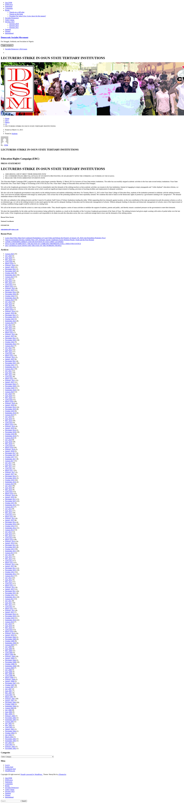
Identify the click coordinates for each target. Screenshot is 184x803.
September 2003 (10, 741)
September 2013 (10, 551)
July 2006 (8, 710)
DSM (6, 145)
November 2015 (10, 501)
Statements (8, 6)
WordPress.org (10, 771)
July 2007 (8, 689)
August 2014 (9, 530)
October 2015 (9, 503)
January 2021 (9, 382)
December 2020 (10, 384)
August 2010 (9, 622)
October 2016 (9, 480)
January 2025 (9, 290)
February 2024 (10, 311)
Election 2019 (14, 24)
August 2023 (9, 323)
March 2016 (9, 493)
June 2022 (8, 350)
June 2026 (8, 258)
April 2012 (8, 583)
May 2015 (8, 513)
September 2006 (10, 706)
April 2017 (8, 468)
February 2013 (10, 564)
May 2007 (8, 693)
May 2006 (8, 714)
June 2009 (8, 649)
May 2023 (8, 329)
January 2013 (9, 566)
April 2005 (8, 727)
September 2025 (10, 275)
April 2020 (8, 399)
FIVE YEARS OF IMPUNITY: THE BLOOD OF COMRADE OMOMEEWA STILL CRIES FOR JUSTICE (43, 244)
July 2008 (8, 670)
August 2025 (9, 277)
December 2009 (10, 637)
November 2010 (10, 616)
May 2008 (8, 674)
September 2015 (10, 505)
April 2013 (8, 560)
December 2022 (10, 338)
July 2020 (8, 394)
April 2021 (8, 376)
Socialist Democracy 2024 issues (16, 49)
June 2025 (8, 281)
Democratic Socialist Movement (14, 37)
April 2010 (8, 629)
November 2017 (10, 455)
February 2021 (10, 380)
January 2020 (9, 405)
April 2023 (8, 330)
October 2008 (9, 664)
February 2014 (10, 541)
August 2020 (9, 392)
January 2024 (9, 313)
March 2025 (9, 286)
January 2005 (9, 729)
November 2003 (10, 739)
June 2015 (8, 511)
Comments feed (10, 769)
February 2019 (10, 426)
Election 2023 (9, 22)
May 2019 (8, 421)
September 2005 (10, 720)
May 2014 (8, 536)
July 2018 (8, 440)
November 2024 (10, 294)
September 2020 (10, 390)
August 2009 (9, 645)
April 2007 (8, 695)
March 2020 (9, 401)
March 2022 (9, 355)
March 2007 (9, 697)
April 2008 (8, 675)
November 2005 (10, 718)
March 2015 (9, 516)
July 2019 (8, 417)
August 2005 (9, 721)
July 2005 (8, 723)
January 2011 (9, 612)
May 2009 (8, 651)
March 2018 (9, 447)
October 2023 (9, 319)
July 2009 (8, 647)
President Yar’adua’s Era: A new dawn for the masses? (27, 16)
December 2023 (10, 315)
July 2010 (8, 624)
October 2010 (9, 618)
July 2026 (8, 256)
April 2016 (8, 491)
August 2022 (9, 346)
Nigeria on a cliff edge (16, 12)
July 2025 (8, 279)
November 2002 (10, 748)
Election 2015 (14, 26)
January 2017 (9, 474)
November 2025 (10, 271)
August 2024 (9, 300)
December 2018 (10, 430)
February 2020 (10, 403)
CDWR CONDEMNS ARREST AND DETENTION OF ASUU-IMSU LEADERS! (34, 242)
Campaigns (9, 8)
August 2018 (9, 438)
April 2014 (8, 537)
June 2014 (8, 534)
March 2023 (9, 332)
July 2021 (8, 371)
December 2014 (10, 522)
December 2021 (10, 361)
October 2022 (9, 342)
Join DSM (8, 3)
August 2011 (9, 599)
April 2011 (8, 606)
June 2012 (8, 580)
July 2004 (8, 735)
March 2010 (9, 631)
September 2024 (10, 298)
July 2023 (8, 325)
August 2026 (9, 254)
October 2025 (9, 273)
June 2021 (8, 373)
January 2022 (9, 359)
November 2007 (10, 683)
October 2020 (9, 388)
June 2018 (8, 442)
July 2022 (8, 348)
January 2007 (9, 700)
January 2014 (9, 543)
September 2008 (10, 666)
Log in (7, 765)
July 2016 (8, 486)
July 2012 (8, 578)
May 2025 (8, 282)
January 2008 (9, 681)
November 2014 (10, 524)
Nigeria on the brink (16, 14)
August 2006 (9, 708)
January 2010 (9, 635)
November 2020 (10, 386)
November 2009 (10, 639)
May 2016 (8, 490)
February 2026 (10, 265)
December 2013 (10, 545)
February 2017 (10, 472)
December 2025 (10, 269)
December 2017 (10, 453)
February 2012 (10, 587)
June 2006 (8, 712)
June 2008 (8, 672)
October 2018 (9, 434)
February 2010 (10, 633)
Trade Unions (9, 20)
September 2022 (10, 344)
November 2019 (10, 409)
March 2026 (9, 263)
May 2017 (8, 467)
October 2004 (9, 733)
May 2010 (8, 628)
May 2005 (8, 725)
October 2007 (9, 685)
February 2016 (10, 495)
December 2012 (10, 568)
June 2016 (8, 488)
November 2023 (10, 317)
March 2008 (9, 677)
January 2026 (9, 267)
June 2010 (8, 626)
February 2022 (10, 357)
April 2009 (8, 652)
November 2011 (10, 593)
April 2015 (8, 514)
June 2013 (8, 557)
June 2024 (8, 304)
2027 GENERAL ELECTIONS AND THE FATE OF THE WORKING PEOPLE (33, 245)
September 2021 (10, 367)
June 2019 (8, 419)
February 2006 (10, 716)
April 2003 (8, 744)
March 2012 (9, 585)
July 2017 (8, 463)
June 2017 (8, 465)
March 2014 (9, 539)
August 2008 (9, 668)
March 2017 (9, 470)
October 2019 (9, 411)
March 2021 (9, 378)
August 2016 (9, 484)
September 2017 (10, 459)
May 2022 (8, 352)
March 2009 (9, 654)
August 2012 (9, 576)
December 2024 (10, 292)
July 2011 (8, 601)
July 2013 (8, 555)
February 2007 (10, 698)
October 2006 (9, 704)
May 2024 (8, 306)
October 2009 (9, 641)
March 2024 (9, 309)
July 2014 (8, 532)
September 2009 (10, 643)
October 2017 (9, 457)
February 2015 (10, 518)
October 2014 (9, 526)
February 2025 (10, 288)
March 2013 (9, 562)
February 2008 (10, 679)
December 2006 (10, 702)
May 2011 (8, 605)
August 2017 (9, 461)
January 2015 (9, 520)
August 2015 (9, 507)
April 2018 (8, 445)
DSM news (9, 4)
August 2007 (9, 687)
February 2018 (10, 449)
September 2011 (10, 597)
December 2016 (10, 476)
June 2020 (8, 396)
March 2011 (9, 608)
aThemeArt (62, 774)
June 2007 (8, 691)
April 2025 (8, 284)
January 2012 (9, 589)
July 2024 (8, 302)
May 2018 (8, 444)
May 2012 (8, 582)
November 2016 (10, 478)
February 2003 (10, 746)
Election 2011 (14, 27)
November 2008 (10, 662)
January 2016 (9, 497)
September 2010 (10, 620)
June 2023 (8, 327)
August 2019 (9, 415)
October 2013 (9, 549)
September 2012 (10, 574)
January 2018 (9, 451)
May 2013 (8, 559)
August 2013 (9, 553)
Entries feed (9, 767)
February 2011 (10, 610)
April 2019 (8, 422)
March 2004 (9, 737)
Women (7, 31)
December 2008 (10, 660)
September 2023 (10, 321)
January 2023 (9, 336)
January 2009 (9, 658)
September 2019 (10, 413)
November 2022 (10, 340)
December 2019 (10, 407)
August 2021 (9, 369)
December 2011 (10, 591)
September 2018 (10, 436)
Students (8, 29)
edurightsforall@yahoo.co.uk (9, 229)
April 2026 (8, 261)
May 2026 (8, 259)
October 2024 (9, 296)
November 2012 (10, 570)
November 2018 (10, 432)
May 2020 (8, 398)
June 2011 (8, 603)
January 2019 (9, 428)
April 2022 (8, 353)
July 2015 (8, 509)
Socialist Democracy (12, 18)
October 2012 (9, 572)
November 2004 (10, 731)
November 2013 (10, 547)
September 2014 (10, 528)
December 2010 (10, 614)
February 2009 (10, 656)
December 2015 (10, 499)
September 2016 (10, 482)
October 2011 (9, 595)
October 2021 (9, 365)
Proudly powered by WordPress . (32, 774)
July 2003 (8, 743)
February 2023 (10, 334)
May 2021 (8, 375)
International (9, 33)
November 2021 (10, 363)
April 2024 (8, 307)
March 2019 (9, 424)
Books (7, 10)
